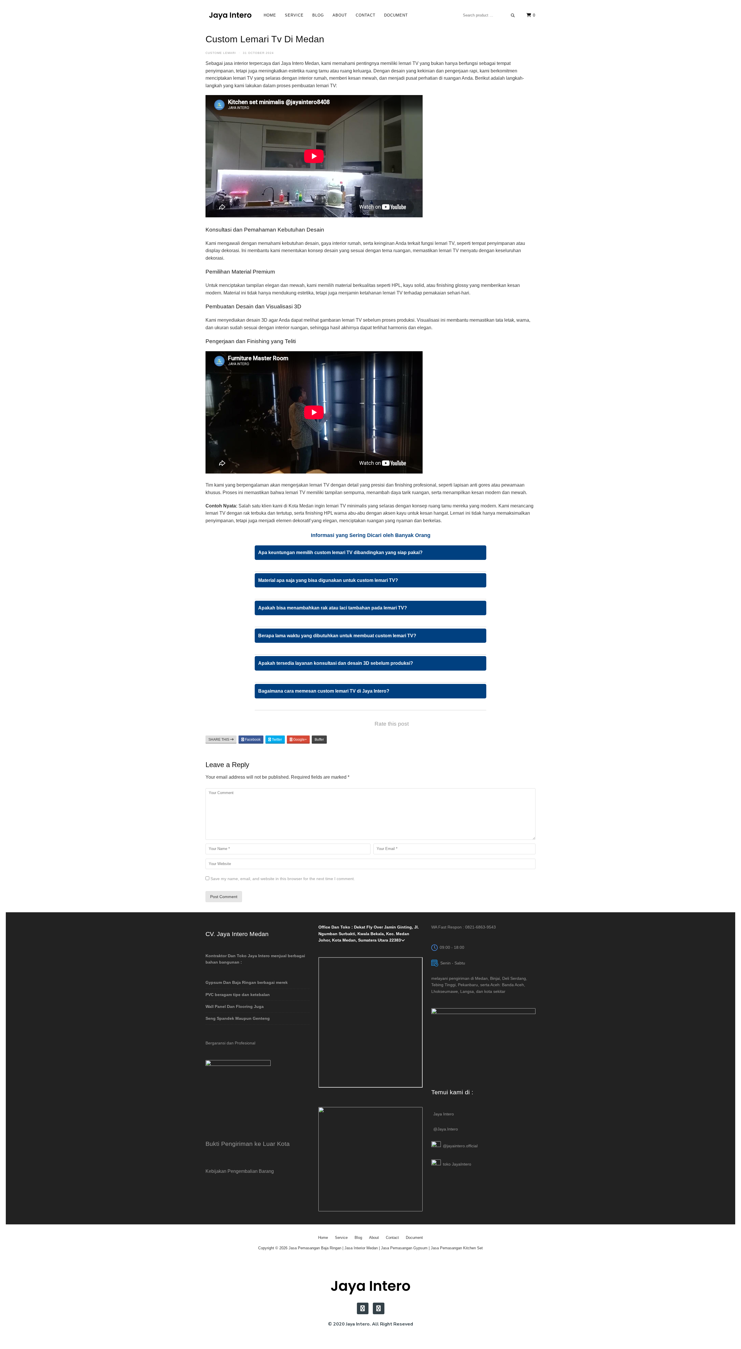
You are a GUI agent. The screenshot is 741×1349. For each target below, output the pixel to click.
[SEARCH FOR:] (489, 15)
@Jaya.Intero (445, 1129)
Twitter (276, 740)
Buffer (319, 740)
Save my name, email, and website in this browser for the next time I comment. (282, 878)
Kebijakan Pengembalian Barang (240, 1171)
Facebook (252, 740)
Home (270, 15)
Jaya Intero (443, 1114)
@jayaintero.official (460, 1146)
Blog (318, 15)
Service (294, 15)
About (340, 15)
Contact (365, 15)
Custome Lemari (221, 52)
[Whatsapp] (378, 1308)
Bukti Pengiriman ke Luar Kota (248, 1143)
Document (396, 15)
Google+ (299, 740)
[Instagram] (362, 1308)
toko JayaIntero (457, 1164)
